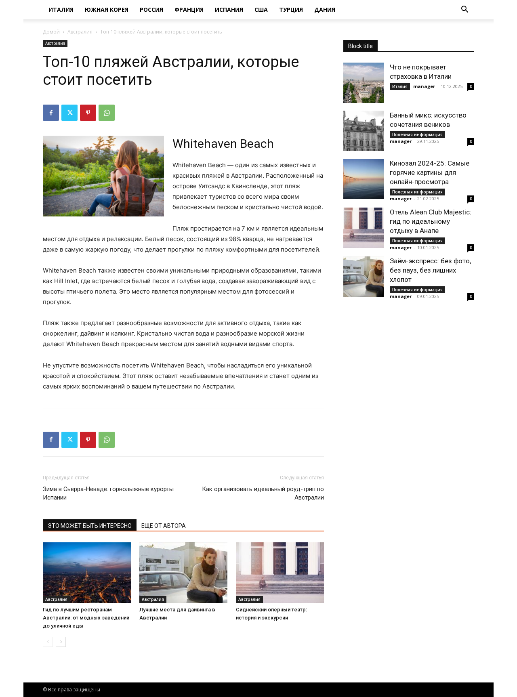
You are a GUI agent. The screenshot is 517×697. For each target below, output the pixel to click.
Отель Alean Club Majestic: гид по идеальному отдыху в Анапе (430, 221)
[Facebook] (51, 113)
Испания (229, 9)
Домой (51, 31)
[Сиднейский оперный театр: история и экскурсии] (280, 572)
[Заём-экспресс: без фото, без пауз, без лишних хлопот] (363, 276)
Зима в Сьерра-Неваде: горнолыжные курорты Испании (108, 493)
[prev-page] (48, 642)
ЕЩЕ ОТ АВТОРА (163, 526)
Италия (61, 9)
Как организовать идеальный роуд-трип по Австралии (263, 493)
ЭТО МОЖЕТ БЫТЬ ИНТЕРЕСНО (90, 526)
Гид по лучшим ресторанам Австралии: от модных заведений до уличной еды (86, 618)
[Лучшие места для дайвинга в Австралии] (183, 572)
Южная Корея (106, 9)
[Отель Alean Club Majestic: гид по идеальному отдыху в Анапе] (363, 228)
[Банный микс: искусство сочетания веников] (363, 131)
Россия (151, 9)
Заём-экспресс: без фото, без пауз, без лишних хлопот (430, 270)
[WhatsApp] (107, 113)
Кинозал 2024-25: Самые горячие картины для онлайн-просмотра (429, 172)
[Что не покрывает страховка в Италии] (363, 83)
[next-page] (61, 642)
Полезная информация (417, 134)
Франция (189, 9)
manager (424, 86)
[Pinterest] (88, 113)
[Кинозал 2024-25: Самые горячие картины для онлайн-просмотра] (363, 179)
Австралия (79, 31)
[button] (464, 10)
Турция (291, 9)
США (261, 9)
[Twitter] (69, 113)
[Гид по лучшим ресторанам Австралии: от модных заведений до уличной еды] (87, 572)
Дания (324, 9)
